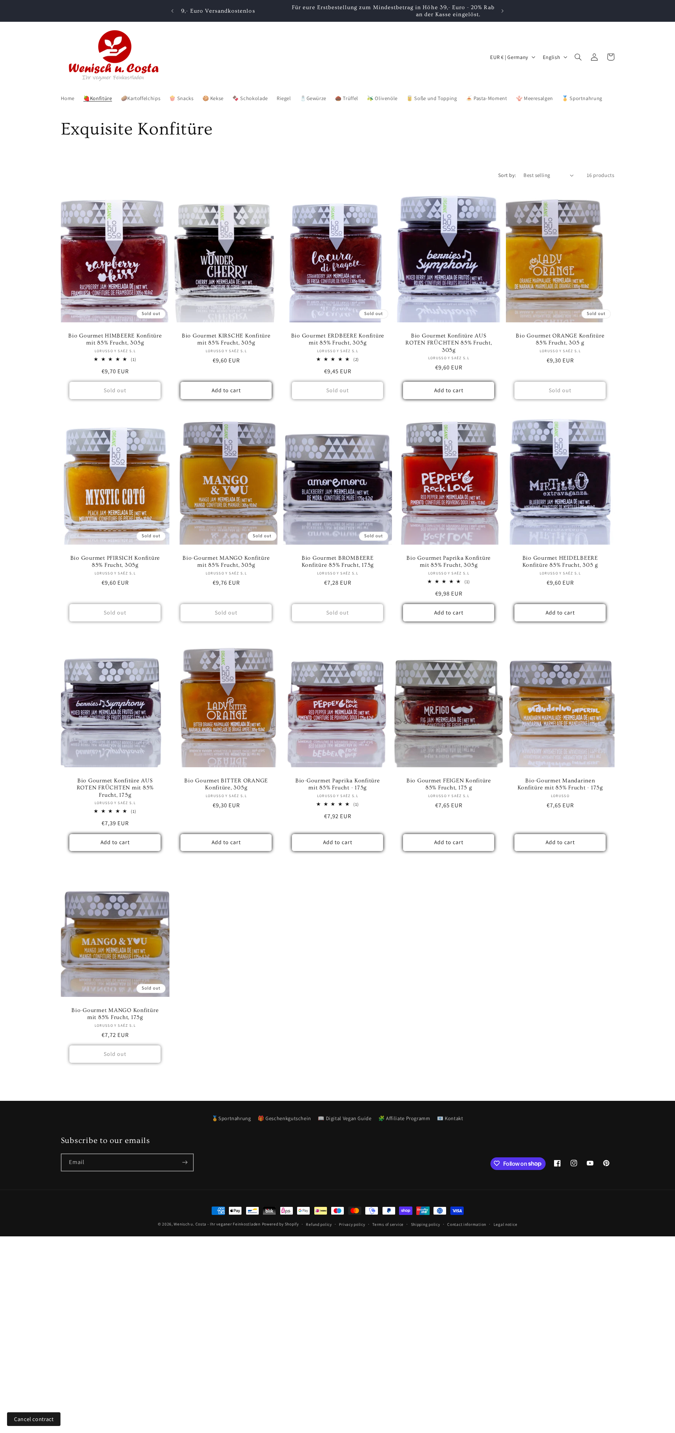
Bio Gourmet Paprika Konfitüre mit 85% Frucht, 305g (449, 561)
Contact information (466, 1224)
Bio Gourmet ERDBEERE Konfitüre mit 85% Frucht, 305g (337, 339)
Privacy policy (352, 1224)
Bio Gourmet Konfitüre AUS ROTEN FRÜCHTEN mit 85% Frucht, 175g (115, 787)
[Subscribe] (184, 1162)
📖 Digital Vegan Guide (344, 1118)
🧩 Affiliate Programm (404, 1118)
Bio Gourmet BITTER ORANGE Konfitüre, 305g (226, 784)
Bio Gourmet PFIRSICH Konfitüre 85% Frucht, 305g (115, 561)
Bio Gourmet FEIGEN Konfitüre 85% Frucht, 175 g (448, 784)
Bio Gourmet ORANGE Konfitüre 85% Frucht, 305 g (560, 339)
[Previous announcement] (172, 11)
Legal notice (506, 1224)
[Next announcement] (502, 11)
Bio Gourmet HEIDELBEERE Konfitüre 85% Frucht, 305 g (560, 561)
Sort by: (507, 175)
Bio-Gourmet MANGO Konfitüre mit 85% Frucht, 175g (115, 1013)
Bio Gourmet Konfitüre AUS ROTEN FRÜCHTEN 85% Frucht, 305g (448, 343)
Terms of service (388, 1224)
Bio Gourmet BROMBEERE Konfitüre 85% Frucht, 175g (337, 561)
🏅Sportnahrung (231, 1118)
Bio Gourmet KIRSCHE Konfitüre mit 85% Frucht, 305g (226, 339)
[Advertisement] (211, 1285)
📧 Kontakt (450, 1118)
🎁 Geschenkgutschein (284, 1118)
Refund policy (319, 1224)
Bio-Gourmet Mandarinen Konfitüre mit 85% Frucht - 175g (560, 784)
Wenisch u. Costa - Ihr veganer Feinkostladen (217, 1224)
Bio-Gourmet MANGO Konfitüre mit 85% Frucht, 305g (226, 561)
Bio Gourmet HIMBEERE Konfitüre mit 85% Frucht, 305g (115, 339)
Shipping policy (425, 1224)
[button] (578, 57)
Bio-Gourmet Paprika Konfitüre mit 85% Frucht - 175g (337, 784)
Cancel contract (33, 1419)
